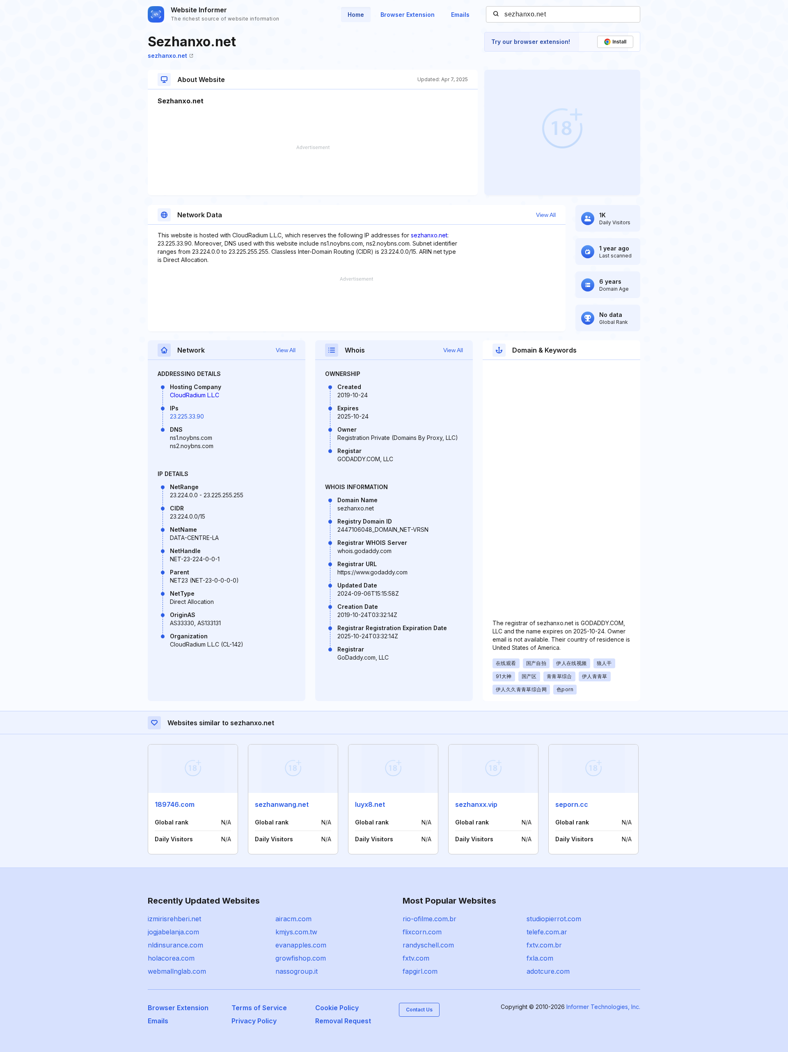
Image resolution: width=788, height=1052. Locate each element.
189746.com (175, 804)
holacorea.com (171, 958)
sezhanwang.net (282, 804)
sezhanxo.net (167, 55)
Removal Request (343, 1021)
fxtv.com (416, 958)
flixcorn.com (422, 932)
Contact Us (419, 1009)
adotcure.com (548, 971)
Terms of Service (259, 1008)
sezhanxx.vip (476, 804)
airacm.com (293, 919)
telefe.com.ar (547, 932)
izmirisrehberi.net (174, 919)
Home (356, 14)
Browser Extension (407, 14)
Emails (460, 14)
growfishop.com (300, 958)
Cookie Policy (337, 1008)
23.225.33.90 (187, 416)
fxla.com (540, 958)
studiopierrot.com (554, 919)
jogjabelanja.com (173, 932)
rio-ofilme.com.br (429, 919)
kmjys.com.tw (296, 932)
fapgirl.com (420, 971)
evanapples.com (300, 945)
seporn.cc (571, 804)
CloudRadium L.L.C (194, 395)
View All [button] (546, 215)
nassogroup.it (296, 971)
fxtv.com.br (544, 945)
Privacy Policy (254, 1021)
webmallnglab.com (177, 971)
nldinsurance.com (175, 945)
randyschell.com (428, 945)
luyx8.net (370, 804)
